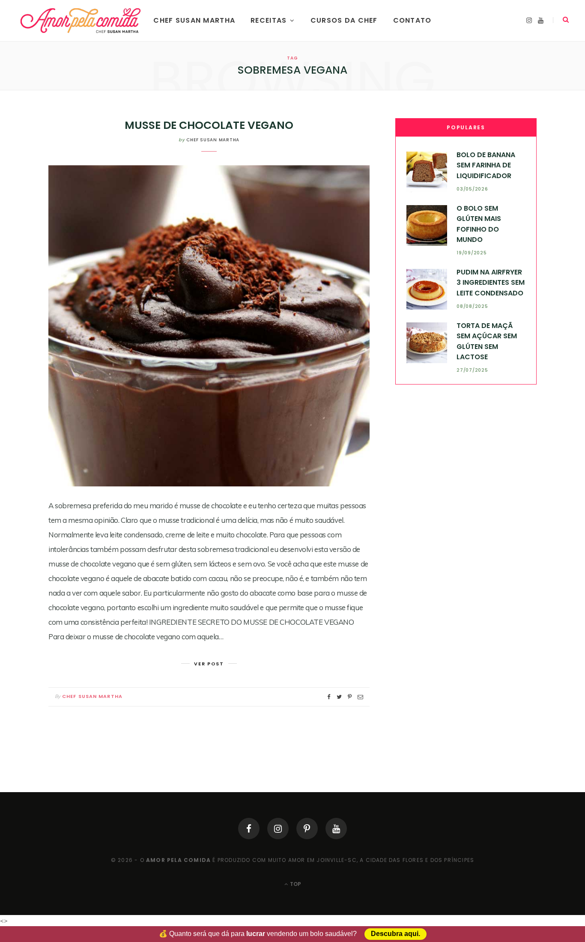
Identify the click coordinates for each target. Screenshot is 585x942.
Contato (412, 20)
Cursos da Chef (344, 20)
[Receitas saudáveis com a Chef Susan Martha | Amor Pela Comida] (81, 20)
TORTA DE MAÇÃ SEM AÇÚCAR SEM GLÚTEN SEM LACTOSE (487, 341)
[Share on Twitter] (339, 697)
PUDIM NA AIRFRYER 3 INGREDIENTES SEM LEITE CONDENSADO (491, 282)
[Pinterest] (307, 828)
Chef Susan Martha (194, 20)
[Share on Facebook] (329, 697)
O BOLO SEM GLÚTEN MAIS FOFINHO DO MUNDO (479, 223)
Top (295, 884)
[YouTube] (336, 828)
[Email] (360, 697)
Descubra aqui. (395, 934)
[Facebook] (249, 828)
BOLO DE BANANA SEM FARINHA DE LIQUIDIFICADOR (486, 165)
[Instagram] (278, 828)
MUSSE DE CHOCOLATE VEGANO (209, 125)
